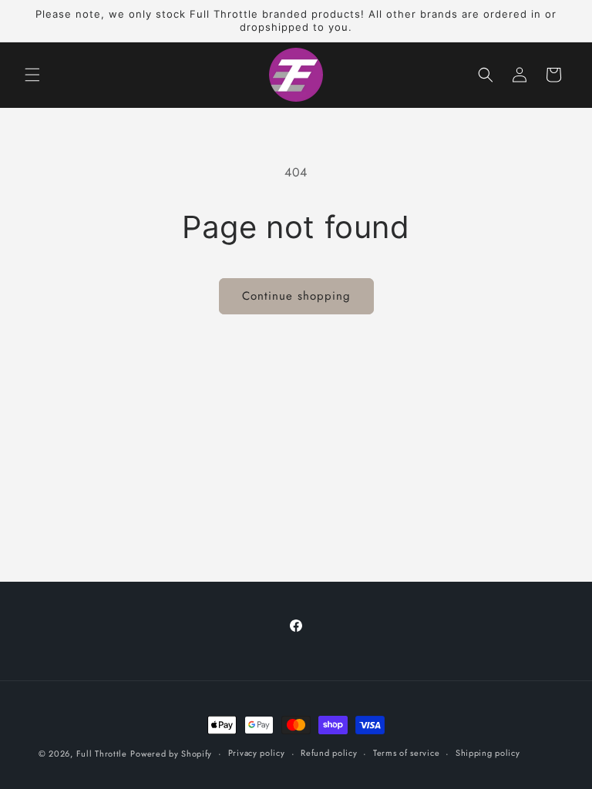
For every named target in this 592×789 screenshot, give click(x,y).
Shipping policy (488, 753)
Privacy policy (256, 753)
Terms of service (406, 753)
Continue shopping (296, 295)
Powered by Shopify (171, 753)
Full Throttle (101, 753)
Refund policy (329, 753)
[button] (32, 75)
